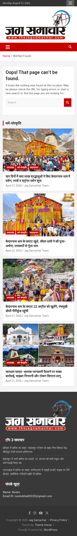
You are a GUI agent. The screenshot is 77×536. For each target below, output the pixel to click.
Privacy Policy (58, 520)
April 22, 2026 (14, 250)
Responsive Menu (70, 3)
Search (67, 102)
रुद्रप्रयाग (34, 167)
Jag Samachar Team (36, 185)
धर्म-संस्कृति (13, 123)
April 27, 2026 (14, 185)
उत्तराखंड (10, 167)
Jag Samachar (37, 520)
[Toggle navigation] (8, 47)
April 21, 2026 (14, 315)
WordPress (50, 530)
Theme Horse (43, 525)
